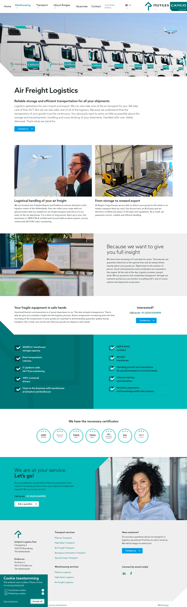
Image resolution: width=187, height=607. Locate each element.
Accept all (37, 601)
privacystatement (15, 585)
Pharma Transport (63, 537)
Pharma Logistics (63, 572)
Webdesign (163, 605)
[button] (24, 129)
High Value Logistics (64, 577)
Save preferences (11, 601)
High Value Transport (65, 542)
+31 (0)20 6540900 (151, 312)
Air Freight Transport (64, 547)
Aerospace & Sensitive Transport (70, 552)
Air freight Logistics (64, 582)
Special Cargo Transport (66, 558)
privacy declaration (58, 605)
